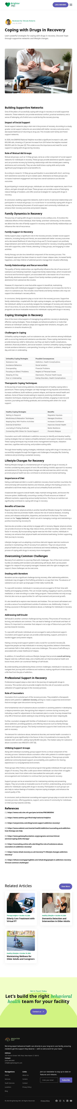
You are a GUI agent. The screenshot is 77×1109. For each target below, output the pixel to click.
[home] (12, 4)
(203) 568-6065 (60, 5)
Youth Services (10, 1083)
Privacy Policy (26, 1087)
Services (7, 1079)
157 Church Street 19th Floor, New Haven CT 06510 (22, 1056)
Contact (25, 1083)
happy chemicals (22, 518)
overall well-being (63, 656)
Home (7, 1075)
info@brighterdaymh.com (13, 1063)
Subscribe (66, 1080)
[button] (71, 4)
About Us (25, 1075)
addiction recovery (30, 700)
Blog (6, 1091)
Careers (25, 1079)
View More (65, 886)
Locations (8, 1087)
